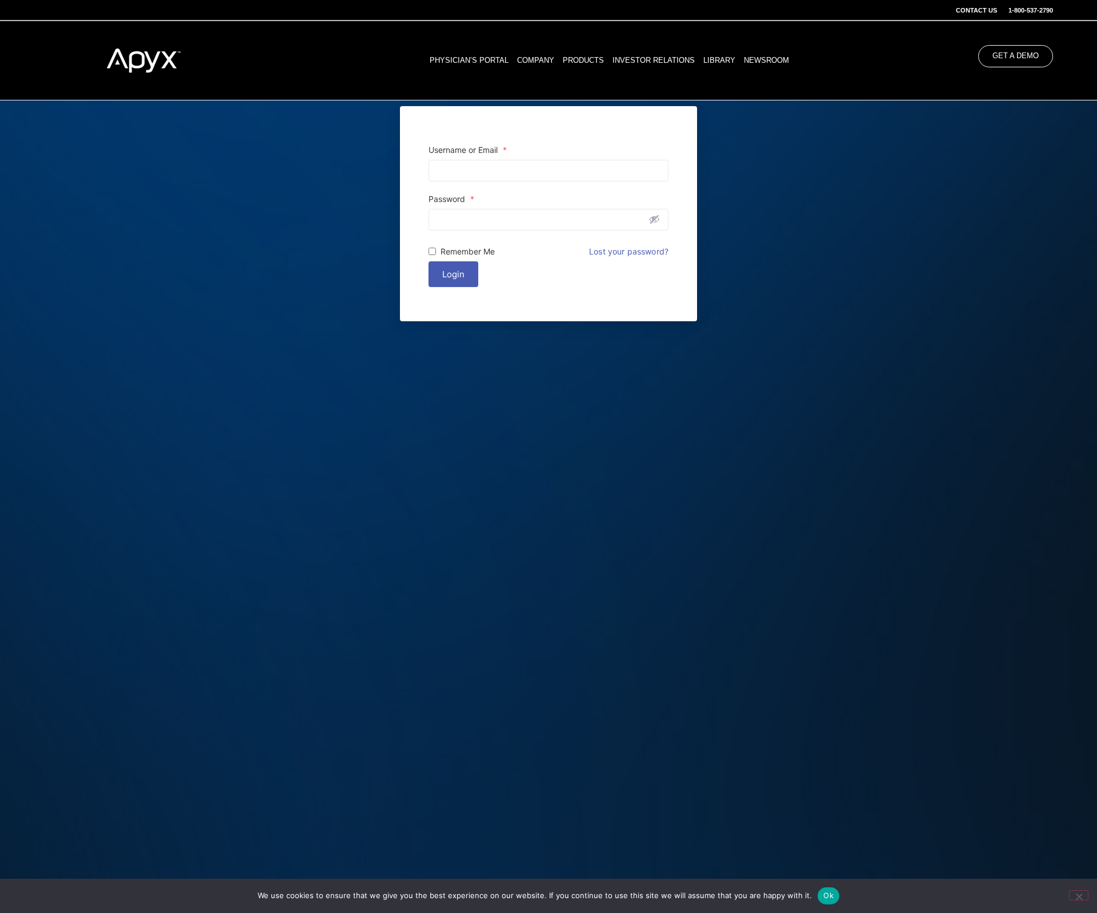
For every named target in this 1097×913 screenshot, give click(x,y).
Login (453, 274)
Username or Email (468, 150)
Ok (828, 895)
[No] (1078, 895)
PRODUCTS (583, 60)
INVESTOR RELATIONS (653, 60)
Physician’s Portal (469, 60)
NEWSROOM (766, 60)
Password (451, 199)
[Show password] (654, 219)
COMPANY (535, 60)
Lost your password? (628, 252)
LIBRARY (719, 60)
